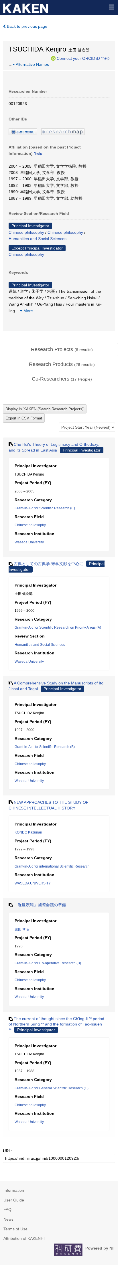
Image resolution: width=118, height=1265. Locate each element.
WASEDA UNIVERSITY (33, 883)
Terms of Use (15, 1229)
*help (105, 58)
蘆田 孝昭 (22, 929)
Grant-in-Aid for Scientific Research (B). (45, 747)
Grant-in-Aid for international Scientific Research (52, 866)
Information (13, 1190)
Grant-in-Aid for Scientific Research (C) (45, 508)
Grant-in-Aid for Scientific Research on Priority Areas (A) (58, 627)
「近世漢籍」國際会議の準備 (40, 904)
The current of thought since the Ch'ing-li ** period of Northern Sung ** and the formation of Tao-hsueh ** (56, 1024)
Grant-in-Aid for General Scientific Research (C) (51, 1088)
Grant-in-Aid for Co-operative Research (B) (48, 963)
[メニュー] (111, 7)
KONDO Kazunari (28, 832)
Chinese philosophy (26, 232)
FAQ (7, 1209)
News (8, 1219)
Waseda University (29, 542)
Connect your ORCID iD (78, 58)
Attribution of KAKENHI (24, 1238)
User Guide (13, 1200)
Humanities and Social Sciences (37, 238)
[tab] (62, 350)
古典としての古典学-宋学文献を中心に (48, 563)
